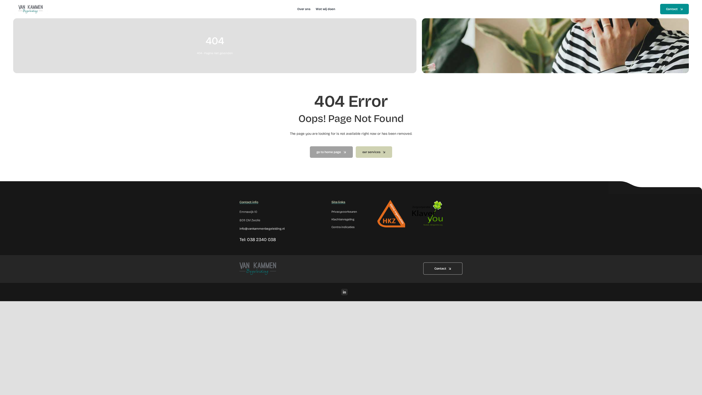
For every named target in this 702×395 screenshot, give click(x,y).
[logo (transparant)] (30, 4)
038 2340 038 (261, 239)
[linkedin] (344, 292)
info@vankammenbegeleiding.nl (262, 229)
